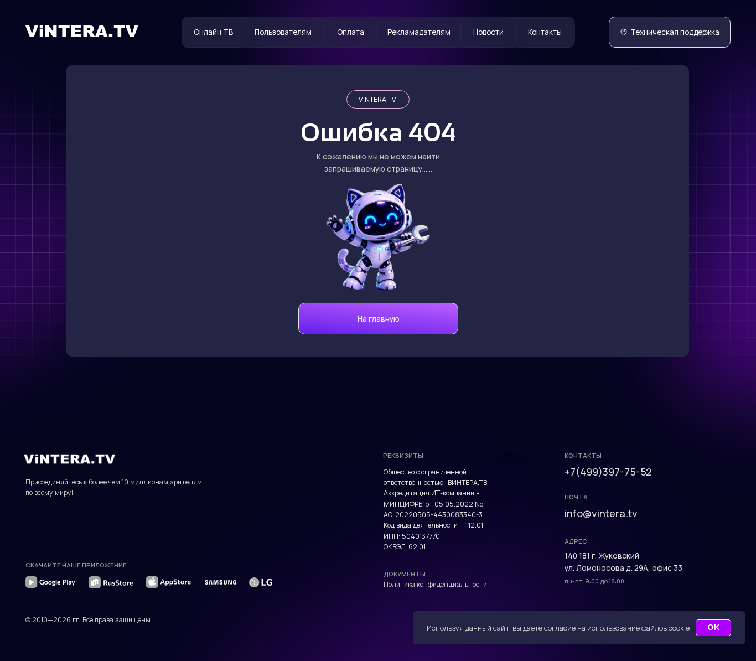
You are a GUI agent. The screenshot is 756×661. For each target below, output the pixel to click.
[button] (670, 32)
